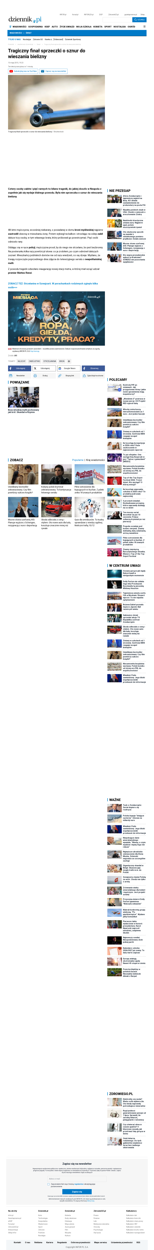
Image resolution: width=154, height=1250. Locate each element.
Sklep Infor (12, 1233)
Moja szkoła (69, 1224)
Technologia (43, 1218)
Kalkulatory (131, 1211)
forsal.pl (75, 15)
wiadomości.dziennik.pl (25, 44)
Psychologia (98, 1230)
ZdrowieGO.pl (113, 15)
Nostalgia (27, 39)
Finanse (96, 1218)
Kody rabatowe (70, 1218)
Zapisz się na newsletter (55, 71)
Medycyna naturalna (101, 1224)
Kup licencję (34, 351)
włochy (21, 361)
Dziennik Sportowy (73, 39)
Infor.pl (10, 1215)
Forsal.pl (11, 1224)
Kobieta (68, 1215)
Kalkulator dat (131, 1215)
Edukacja (68, 1221)
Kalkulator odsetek (133, 1227)
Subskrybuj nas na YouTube (25, 71)
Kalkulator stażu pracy (134, 1221)
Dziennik (11, 44)
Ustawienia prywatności (121, 1242)
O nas (27, 1242)
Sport (40, 1227)
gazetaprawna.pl (130, 15)
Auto (40, 1215)
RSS (138, 1242)
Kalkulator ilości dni (133, 1218)
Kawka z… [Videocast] (54, 39)
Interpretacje (13, 1230)
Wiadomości (16, 33)
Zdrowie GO (38, 39)
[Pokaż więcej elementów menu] (144, 26)
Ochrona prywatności (80, 1242)
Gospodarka (42, 1221)
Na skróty (12, 1211)
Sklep (143, 15)
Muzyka (68, 1233)
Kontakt (17, 1242)
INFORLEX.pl (88, 15)
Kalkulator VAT (131, 1224)
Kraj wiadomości (95, 460)
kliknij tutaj (90, 1201)
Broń (61, 361)
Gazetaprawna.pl (14, 1218)
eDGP (10, 1221)
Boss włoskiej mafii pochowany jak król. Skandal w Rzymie (23, 411)
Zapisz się (77, 1191)
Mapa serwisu (100, 1242)
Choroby (97, 1227)
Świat (29, 33)
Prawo (96, 1215)
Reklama (38, 1242)
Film (66, 1230)
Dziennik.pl (43, 1211)
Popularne (77, 460)
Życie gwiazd (70, 1227)
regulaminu (78, 1184)
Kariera (49, 1242)
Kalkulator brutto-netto (135, 1230)
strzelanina (49, 361)
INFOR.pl (63, 15)
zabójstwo (34, 361)
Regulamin (62, 1242)
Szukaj (141, 20)
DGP (101, 15)
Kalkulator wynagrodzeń (135, 1233)
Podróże (41, 1233)
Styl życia (97, 1233)
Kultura (67, 1236)
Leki (95, 1221)
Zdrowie (41, 1230)
